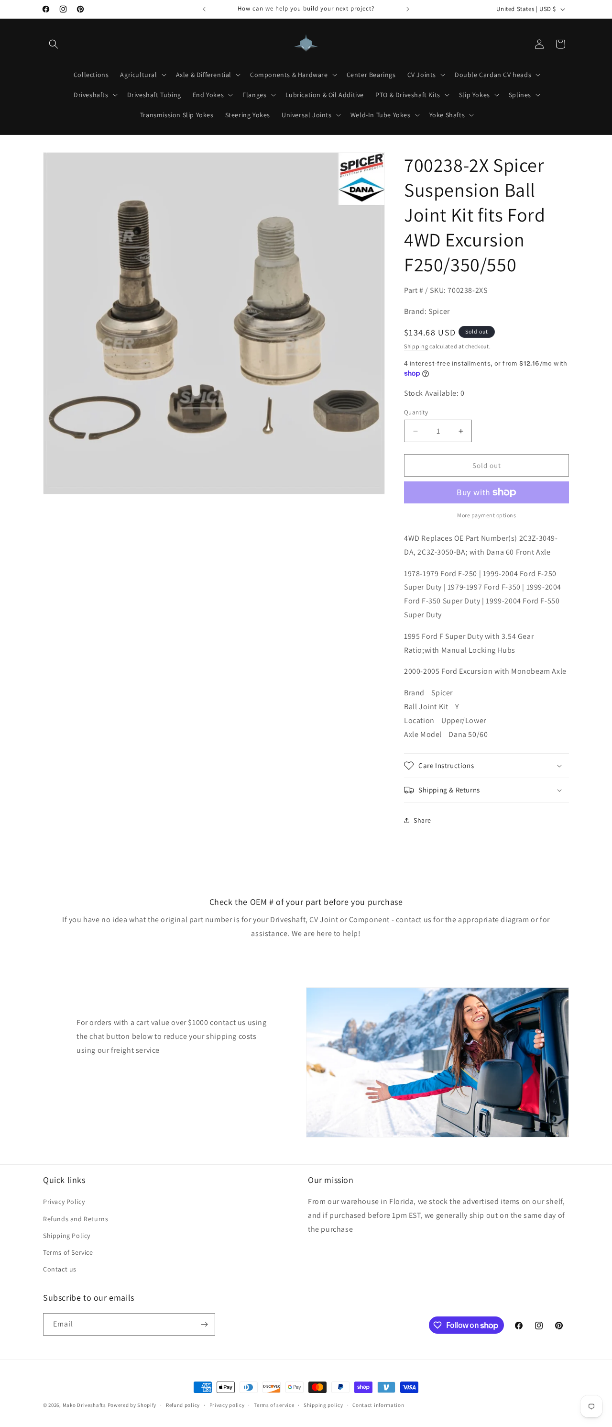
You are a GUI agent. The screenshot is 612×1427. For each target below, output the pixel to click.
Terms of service (274, 1405)
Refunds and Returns (75, 1219)
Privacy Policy (64, 1201)
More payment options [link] (486, 515)
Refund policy (183, 1405)
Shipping (416, 346)
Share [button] (422, 820)
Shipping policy (323, 1405)
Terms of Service (68, 1252)
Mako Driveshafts (84, 1405)
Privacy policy (227, 1405)
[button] (53, 44)
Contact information (378, 1405)
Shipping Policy (66, 1235)
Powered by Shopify (132, 1405)
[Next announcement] (407, 9)
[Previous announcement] (204, 9)
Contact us (59, 1269)
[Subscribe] (204, 1324)
